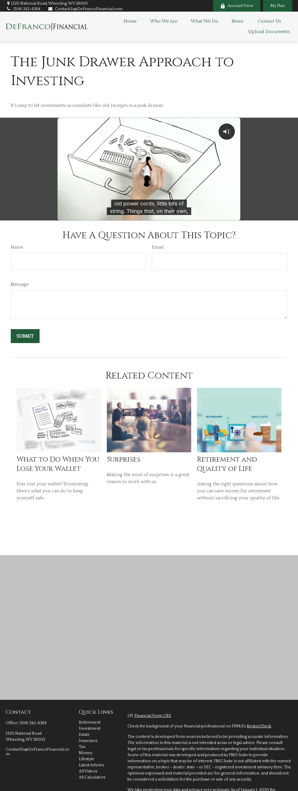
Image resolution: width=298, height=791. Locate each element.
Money (85, 753)
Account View (240, 5)
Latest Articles (91, 765)
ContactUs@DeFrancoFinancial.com (89, 9)
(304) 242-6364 (26, 9)
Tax (82, 747)
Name (17, 247)
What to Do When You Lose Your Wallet (58, 464)
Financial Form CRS (152, 715)
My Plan (277, 5)
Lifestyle (86, 759)
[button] (130, 21)
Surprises (123, 459)
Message (20, 284)
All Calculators (92, 777)
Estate (84, 734)
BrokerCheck (259, 726)
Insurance (88, 740)
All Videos (88, 771)
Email (158, 247)
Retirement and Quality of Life (227, 464)
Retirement (89, 722)
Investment (89, 728)
